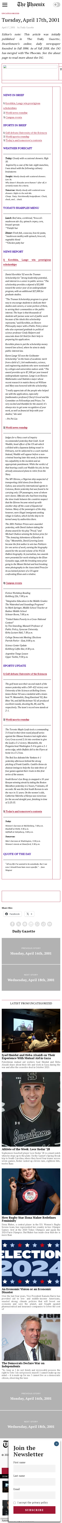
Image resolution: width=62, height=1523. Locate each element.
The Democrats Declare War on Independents (23, 1365)
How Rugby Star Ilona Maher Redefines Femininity (29, 1219)
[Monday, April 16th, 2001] (31, 951)
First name (19, 1462)
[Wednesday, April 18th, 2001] (31, 978)
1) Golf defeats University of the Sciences (25, 674)
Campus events (14, 117)
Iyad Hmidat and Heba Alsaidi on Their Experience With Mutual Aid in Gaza (28, 1057)
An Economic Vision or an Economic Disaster (26, 1291)
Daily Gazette (27, 27)
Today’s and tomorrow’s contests (24, 140)
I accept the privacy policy (32, 1502)
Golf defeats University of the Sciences (26, 132)
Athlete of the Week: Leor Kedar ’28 (26, 1149)
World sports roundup (17, 136)
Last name (19, 1475)
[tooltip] (12, 924)
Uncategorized (10, 13)
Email (16, 1489)
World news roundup (17, 112)
